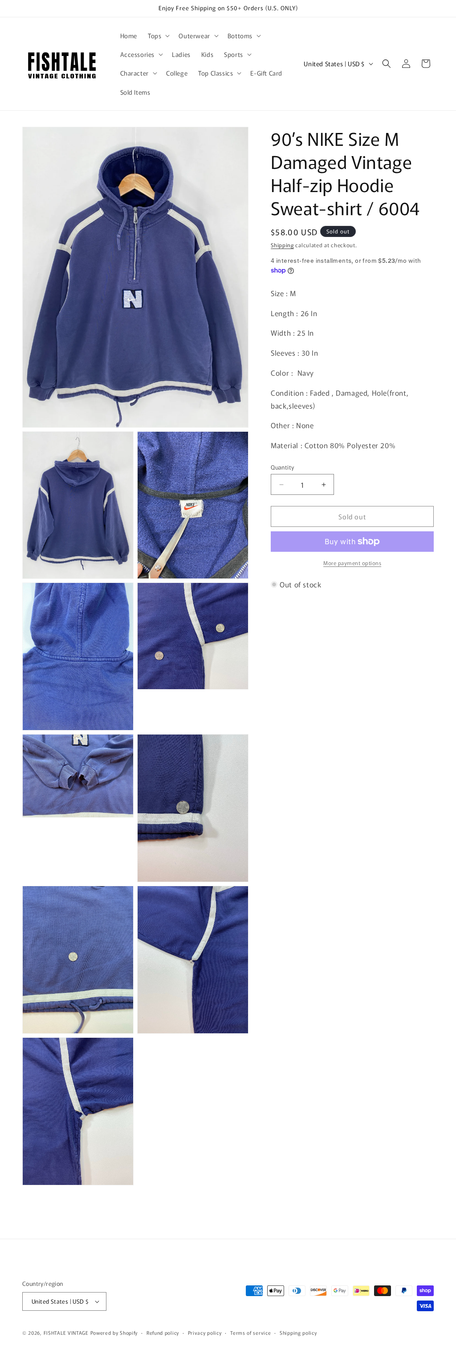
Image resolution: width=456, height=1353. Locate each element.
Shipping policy (298, 1332)
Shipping (282, 245)
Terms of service (250, 1332)
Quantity (282, 467)
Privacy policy (205, 1332)
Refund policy (163, 1332)
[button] (157, 35)
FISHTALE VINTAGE (66, 1332)
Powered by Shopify (114, 1332)
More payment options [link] (352, 562)
